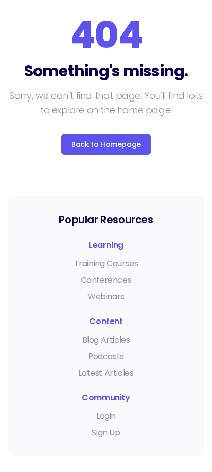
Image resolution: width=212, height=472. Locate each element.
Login (106, 416)
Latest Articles (105, 373)
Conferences (106, 280)
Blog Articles (106, 340)
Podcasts (106, 356)
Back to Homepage (106, 144)
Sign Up (106, 433)
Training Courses (106, 263)
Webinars (106, 296)
